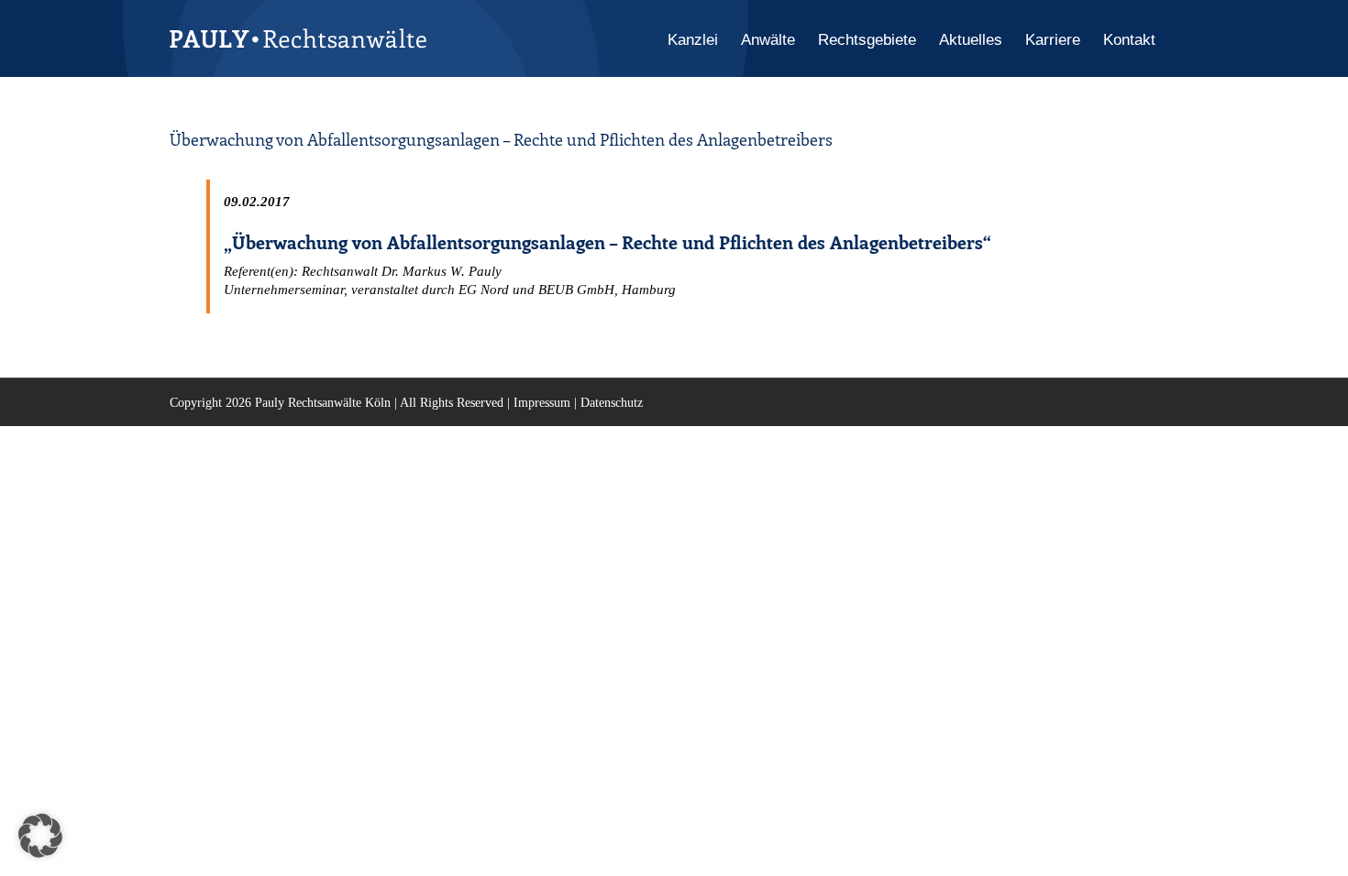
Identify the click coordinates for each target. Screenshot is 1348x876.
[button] (40, 835)
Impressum (542, 403)
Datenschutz (611, 403)
